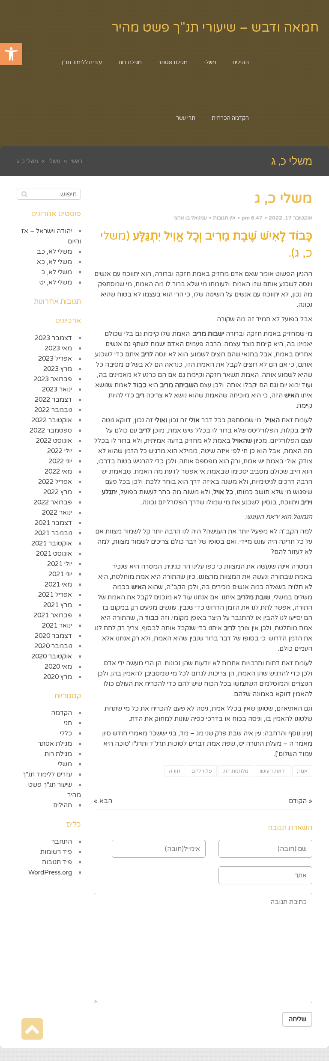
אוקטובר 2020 (51, 656)
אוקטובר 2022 (51, 420)
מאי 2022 (58, 471)
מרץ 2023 (57, 369)
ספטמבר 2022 (51, 430)
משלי (65, 764)
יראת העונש (273, 771)
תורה (174, 771)
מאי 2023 (58, 348)
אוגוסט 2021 (54, 553)
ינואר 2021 (57, 625)
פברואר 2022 (52, 502)
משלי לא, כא (54, 262)
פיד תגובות (57, 862)
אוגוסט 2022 (54, 441)
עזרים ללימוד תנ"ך (47, 774)
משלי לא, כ (56, 272)
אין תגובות (224, 218)
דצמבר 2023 (53, 338)
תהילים (62, 805)
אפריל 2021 (55, 595)
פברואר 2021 (52, 615)
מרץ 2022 (57, 492)
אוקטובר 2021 (51, 543)
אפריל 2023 (55, 358)
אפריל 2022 (55, 482)
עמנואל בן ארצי (190, 218)
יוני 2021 (60, 574)
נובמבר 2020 (53, 646)
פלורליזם (201, 771)
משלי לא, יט (55, 282)
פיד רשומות (56, 852)
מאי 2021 (58, 584)
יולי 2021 (59, 564)
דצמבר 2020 (53, 636)
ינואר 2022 (57, 512)
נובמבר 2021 (53, 533)
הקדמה (61, 713)
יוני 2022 (60, 461)
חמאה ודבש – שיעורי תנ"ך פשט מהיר (215, 28)
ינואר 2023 (57, 389)
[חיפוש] (24, 194)
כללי (66, 733)
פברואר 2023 (52, 379)
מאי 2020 (58, 666)
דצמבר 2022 (53, 399)
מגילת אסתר (55, 743)
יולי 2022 (59, 451)
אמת (302, 771)
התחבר (61, 841)
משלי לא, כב (54, 251)
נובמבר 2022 (53, 410)
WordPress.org (50, 872)
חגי (68, 723)
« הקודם (300, 801)
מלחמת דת (235, 771)
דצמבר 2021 (53, 523)
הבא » (103, 801)
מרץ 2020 (57, 677)
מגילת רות (58, 754)
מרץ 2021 (57, 605)
